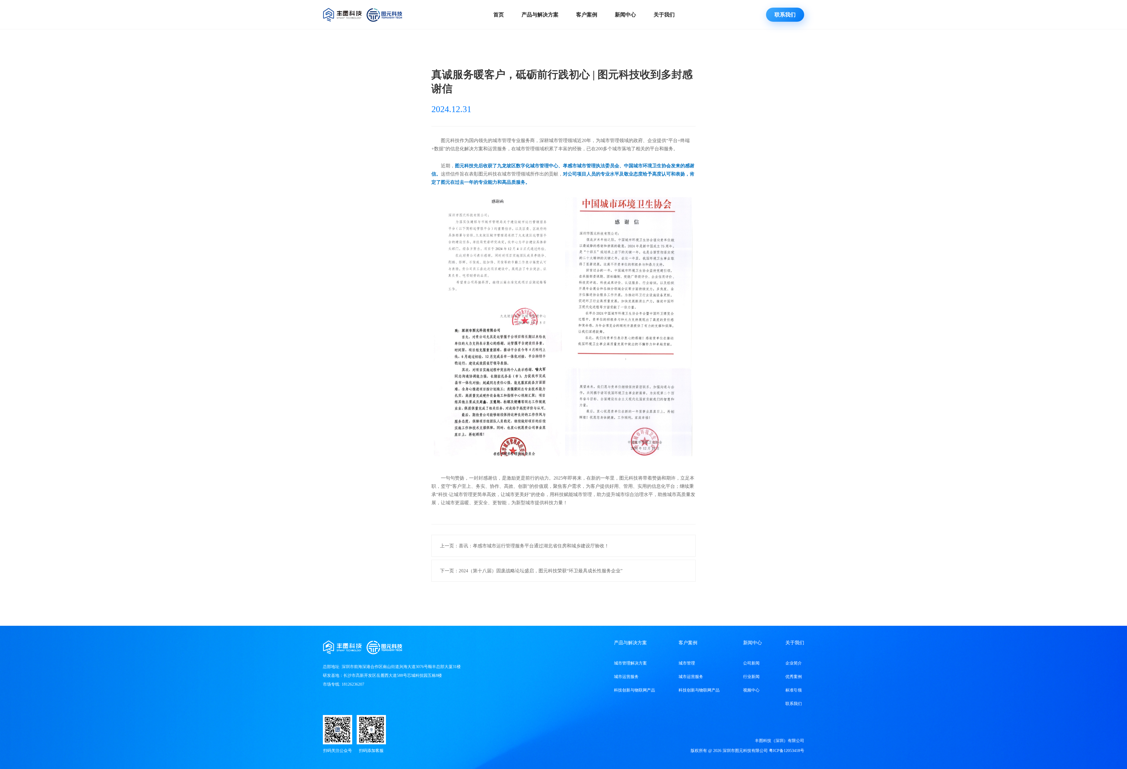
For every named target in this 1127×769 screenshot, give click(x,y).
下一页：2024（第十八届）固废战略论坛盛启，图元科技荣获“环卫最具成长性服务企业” (531, 570)
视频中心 (751, 690)
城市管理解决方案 (630, 663)
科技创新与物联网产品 (634, 690)
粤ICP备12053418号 (786, 750)
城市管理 (687, 663)
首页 (498, 15)
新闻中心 (625, 15)
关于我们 (664, 15)
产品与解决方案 (540, 15)
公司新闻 (751, 663)
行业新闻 (751, 676)
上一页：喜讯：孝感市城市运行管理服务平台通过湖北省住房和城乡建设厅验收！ (524, 545)
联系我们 (785, 15)
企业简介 (793, 663)
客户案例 (586, 15)
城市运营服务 (626, 676)
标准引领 (793, 690)
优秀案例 (793, 676)
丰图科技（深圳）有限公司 (779, 740)
